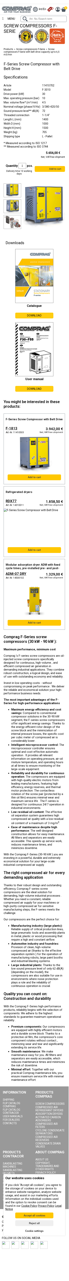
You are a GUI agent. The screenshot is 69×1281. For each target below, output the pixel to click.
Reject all (34, 1223)
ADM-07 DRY (16, 574)
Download (34, 315)
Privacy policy (45, 1172)
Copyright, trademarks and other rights (47, 1166)
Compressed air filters (46, 1125)
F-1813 (11, 428)
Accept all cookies (34, 1215)
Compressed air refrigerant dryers (49, 1109)
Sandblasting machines (12, 1165)
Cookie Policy (29, 1205)
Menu (11, 18)
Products (8, 49)
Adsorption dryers (49, 1113)
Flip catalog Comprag (11, 1105)
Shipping (8, 1099)
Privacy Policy (46, 1205)
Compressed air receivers (46, 1138)
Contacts (10, 1123)
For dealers (11, 1119)
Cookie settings (34, 1231)
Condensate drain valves (48, 1145)
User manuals (13, 1116)
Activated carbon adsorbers (48, 1119)
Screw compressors (50, 1103)
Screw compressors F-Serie (30, 49)
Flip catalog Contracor (11, 1111)
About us (41, 1159)
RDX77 (11, 501)
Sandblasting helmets (12, 1172)
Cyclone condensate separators (50, 1132)
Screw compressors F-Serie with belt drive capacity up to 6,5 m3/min (31, 52)
